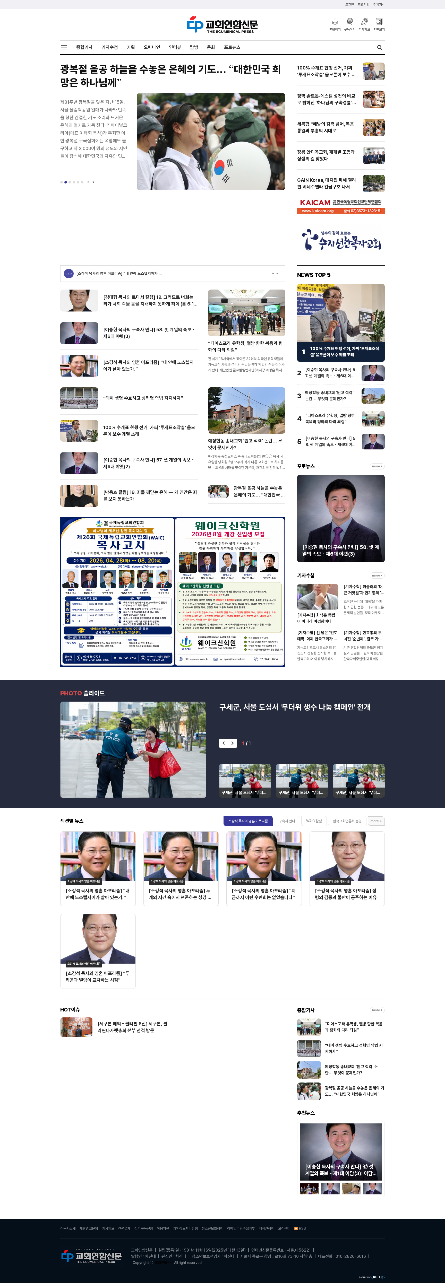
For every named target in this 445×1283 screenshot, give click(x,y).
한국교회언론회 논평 (347, 821)
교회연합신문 (164, 1263)
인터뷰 (175, 47)
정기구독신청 (143, 1228)
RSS (302, 1228)
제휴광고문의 (89, 1228)
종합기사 (84, 47)
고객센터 (284, 1228)
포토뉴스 (232, 47)
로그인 (349, 4)
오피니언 (152, 47)
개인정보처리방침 (185, 1228)
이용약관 (163, 1228)
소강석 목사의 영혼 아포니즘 (248, 821)
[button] (61, 182)
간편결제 (124, 1228)
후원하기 (335, 29)
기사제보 (364, 29)
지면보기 (379, 29)
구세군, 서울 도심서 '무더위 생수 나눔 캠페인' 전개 (295, 707)
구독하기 (349, 29)
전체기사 (379, 4)
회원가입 (363, 4)
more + (377, 466)
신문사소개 (68, 1228)
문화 (211, 47)
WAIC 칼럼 (314, 821)
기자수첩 (109, 47)
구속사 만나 (287, 821)
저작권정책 (266, 1228)
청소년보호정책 (212, 1228)
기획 (131, 47)
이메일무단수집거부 (241, 1228)
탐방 (194, 47)
